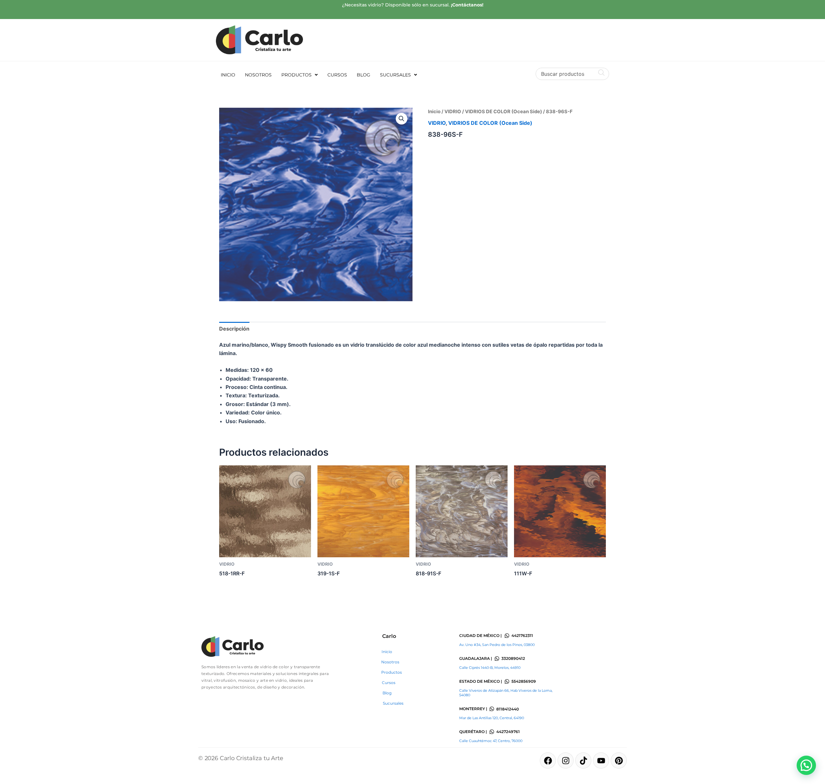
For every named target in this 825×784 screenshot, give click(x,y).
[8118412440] (491, 708)
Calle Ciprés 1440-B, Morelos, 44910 (489, 667)
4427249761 (508, 731)
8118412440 (507, 709)
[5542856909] (507, 681)
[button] (300, 75)
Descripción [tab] (234, 328)
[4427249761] (491, 731)
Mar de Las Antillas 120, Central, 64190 (491, 718)
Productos (296, 75)
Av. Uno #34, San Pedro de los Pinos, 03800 (497, 644)
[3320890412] (497, 658)
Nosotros (258, 75)
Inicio (228, 75)
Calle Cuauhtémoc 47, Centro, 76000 (490, 741)
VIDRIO (452, 111)
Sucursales (395, 75)
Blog (363, 75)
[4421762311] (507, 635)
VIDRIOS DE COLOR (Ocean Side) (503, 111)
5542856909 (523, 681)
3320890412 (513, 658)
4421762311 (522, 635)
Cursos (337, 75)
